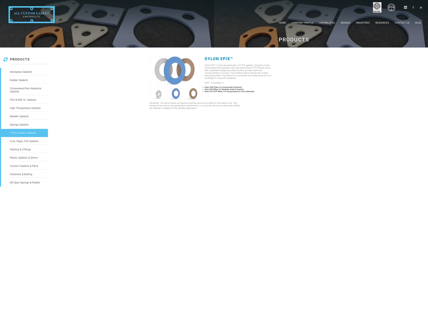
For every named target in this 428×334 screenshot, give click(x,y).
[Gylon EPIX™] (174, 71)
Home (282, 22)
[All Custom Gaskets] (32, 15)
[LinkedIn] (405, 7)
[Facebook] (413, 7)
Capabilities (327, 22)
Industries (363, 22)
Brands (345, 22)
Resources (382, 22)
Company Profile (303, 22)
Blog (418, 22)
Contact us (402, 22)
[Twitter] (421, 7)
